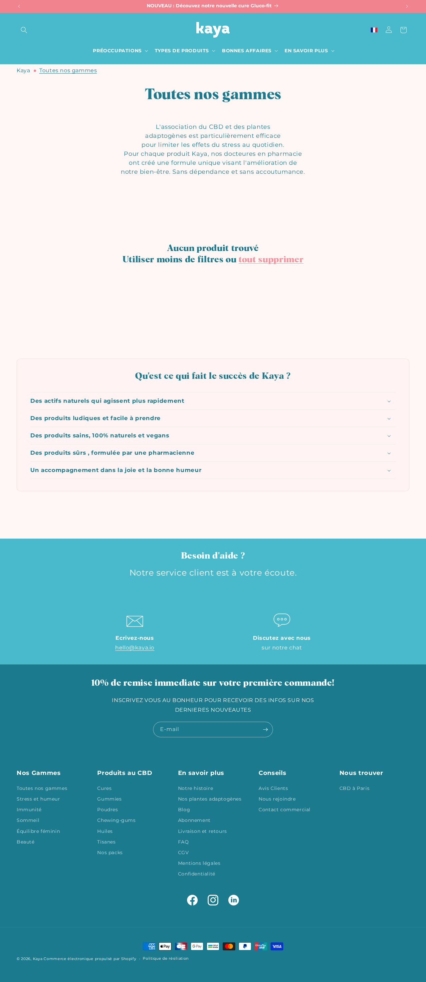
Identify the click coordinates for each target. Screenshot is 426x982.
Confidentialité (196, 873)
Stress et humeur (38, 799)
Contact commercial (285, 809)
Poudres (107, 809)
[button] (24, 30)
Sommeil (28, 820)
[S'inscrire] (265, 729)
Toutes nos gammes (68, 70)
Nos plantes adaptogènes (210, 799)
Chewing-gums (116, 820)
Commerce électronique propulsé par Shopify (90, 958)
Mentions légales (199, 863)
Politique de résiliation (166, 958)
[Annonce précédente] (19, 6)
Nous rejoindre (277, 799)
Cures (104, 788)
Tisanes (106, 842)
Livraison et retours (202, 831)
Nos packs (109, 852)
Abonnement (194, 820)
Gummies (109, 799)
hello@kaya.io (134, 647)
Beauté (26, 842)
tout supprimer (271, 259)
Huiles (105, 831)
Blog (184, 809)
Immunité (29, 809)
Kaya (23, 70)
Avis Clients (273, 788)
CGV (183, 852)
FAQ (183, 842)
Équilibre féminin (38, 831)
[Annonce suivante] (407, 6)
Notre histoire (195, 788)
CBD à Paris (354, 788)
